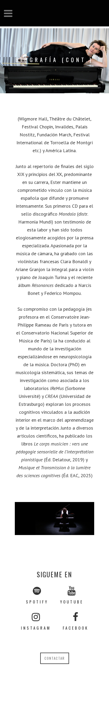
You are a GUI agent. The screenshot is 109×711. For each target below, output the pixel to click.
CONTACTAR (54, 658)
